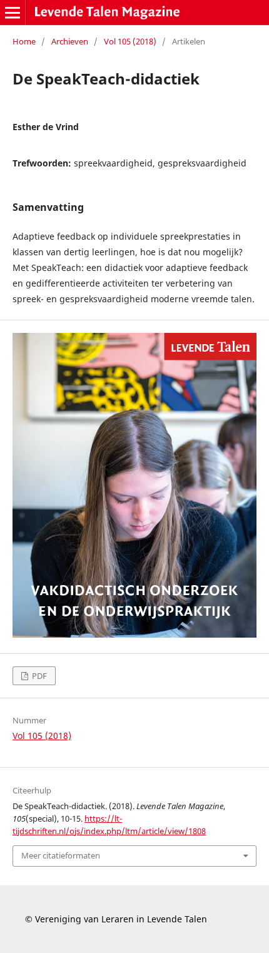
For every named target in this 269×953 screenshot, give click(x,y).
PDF (38, 675)
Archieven (69, 41)
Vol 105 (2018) (130, 41)
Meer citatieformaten (60, 855)
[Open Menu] (12, 12)
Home (24, 41)
